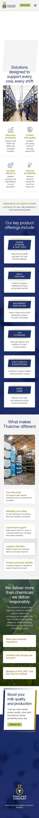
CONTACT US (14, 725)
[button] (35, 5)
